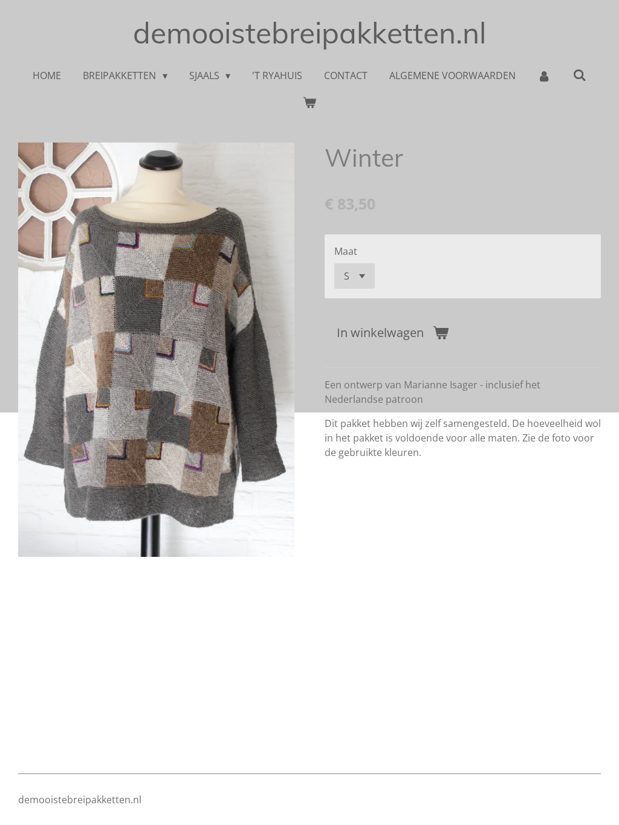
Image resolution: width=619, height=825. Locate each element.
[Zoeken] (579, 75)
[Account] (544, 75)
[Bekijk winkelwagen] (309, 102)
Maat (345, 251)
